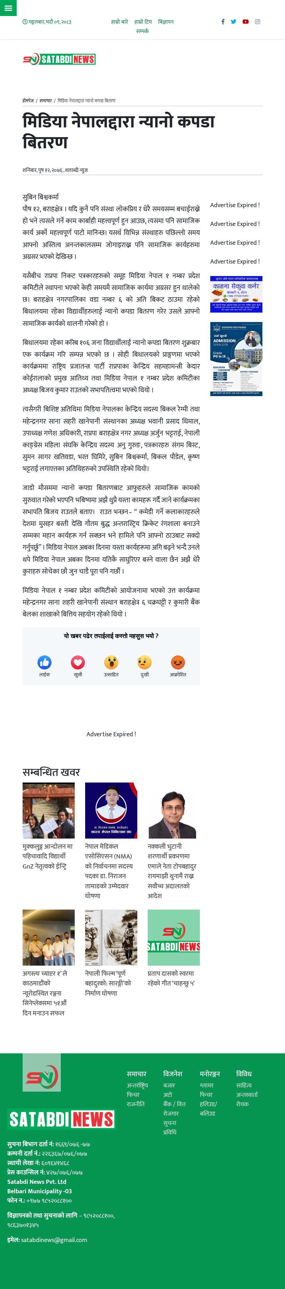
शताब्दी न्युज (76, 170)
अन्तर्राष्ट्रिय (137, 1085)
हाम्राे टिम (143, 22)
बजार (169, 1085)
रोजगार (171, 1114)
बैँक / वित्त (174, 1104)
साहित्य (244, 1085)
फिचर (133, 1095)
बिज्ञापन (166, 22)
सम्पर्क (142, 31)
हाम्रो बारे (119, 22)
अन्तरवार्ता (247, 1095)
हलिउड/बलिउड (208, 1109)
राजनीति (136, 1104)
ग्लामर (206, 1085)
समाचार (46, 101)
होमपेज (28, 101)
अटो (167, 1095)
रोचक (242, 1104)
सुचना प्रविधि (170, 1128)
